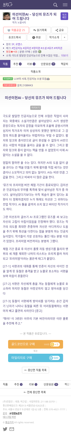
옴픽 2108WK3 (18, 85)
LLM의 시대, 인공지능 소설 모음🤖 (27, 78)
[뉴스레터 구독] (11, 429)
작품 (5, 64)
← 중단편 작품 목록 (35, 370)
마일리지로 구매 (34, 358)
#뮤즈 (50, 48)
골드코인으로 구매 (34, 344)
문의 (5, 413)
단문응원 (48, 64)
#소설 (44, 48)
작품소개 (36, 71)
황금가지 (9, 422)
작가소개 (54, 37)
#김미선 (27, 48)
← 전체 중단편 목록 (35, 392)
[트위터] (5, 429)
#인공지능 (17, 48)
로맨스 (19, 44)
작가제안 (64, 16)
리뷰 (31, 64)
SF (13, 44)
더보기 (64, 55)
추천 (17, 64)
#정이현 (36, 48)
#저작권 (58, 48)
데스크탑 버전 (9, 417)
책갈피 (64, 64)
